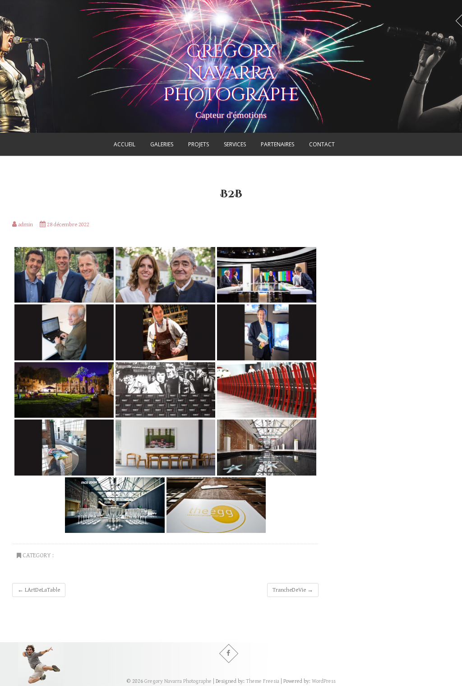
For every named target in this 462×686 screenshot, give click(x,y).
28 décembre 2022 (67, 224)
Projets (198, 144)
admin (25, 224)
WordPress (324, 681)
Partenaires (277, 144)
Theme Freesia (262, 681)
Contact (322, 144)
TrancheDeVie (293, 590)
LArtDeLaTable (39, 590)
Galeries (161, 144)
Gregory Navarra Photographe (231, 73)
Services (235, 144)
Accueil (124, 144)
